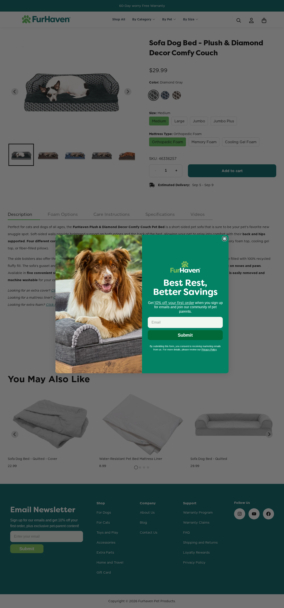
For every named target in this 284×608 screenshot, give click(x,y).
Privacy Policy (209, 349)
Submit (185, 335)
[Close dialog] (224, 238)
